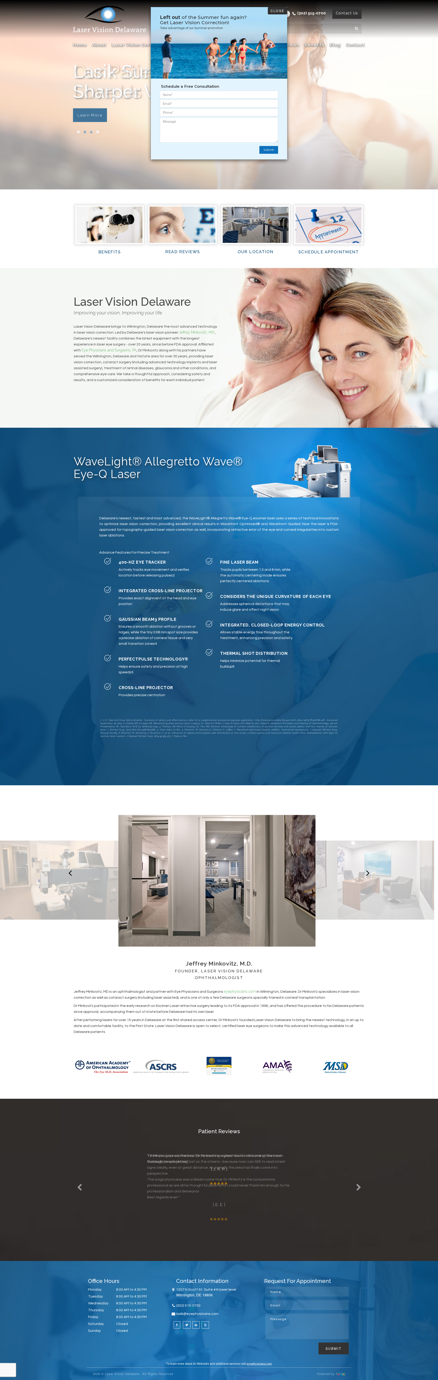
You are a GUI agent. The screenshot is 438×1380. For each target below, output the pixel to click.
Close (277, 10)
